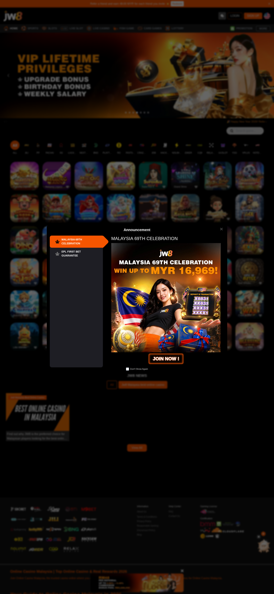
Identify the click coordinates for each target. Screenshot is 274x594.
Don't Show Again (139, 369)
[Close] (221, 229)
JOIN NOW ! (166, 358)
